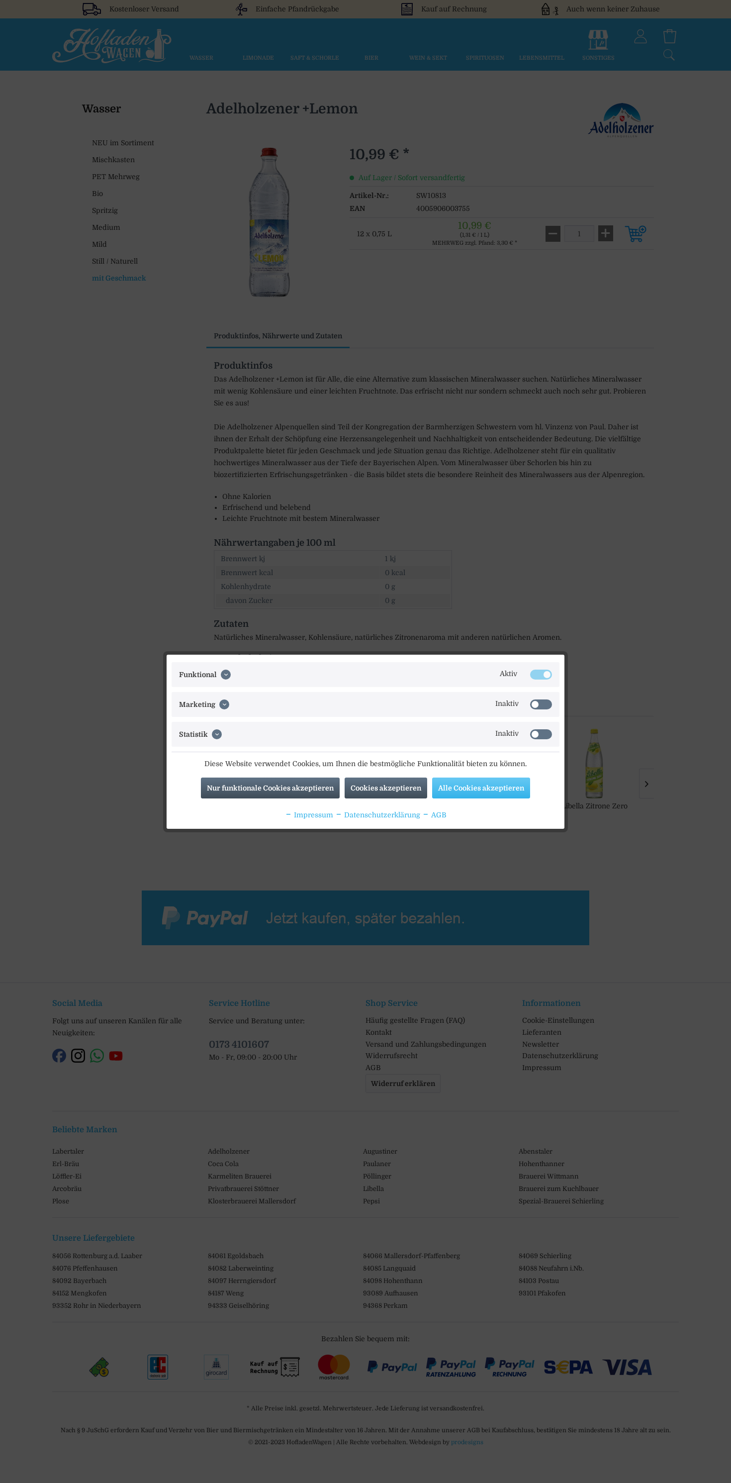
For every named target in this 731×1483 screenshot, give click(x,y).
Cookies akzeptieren (386, 788)
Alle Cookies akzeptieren (481, 788)
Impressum (312, 815)
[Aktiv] (541, 675)
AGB (438, 815)
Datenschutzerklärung (381, 815)
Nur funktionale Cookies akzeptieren (270, 788)
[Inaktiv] (541, 704)
